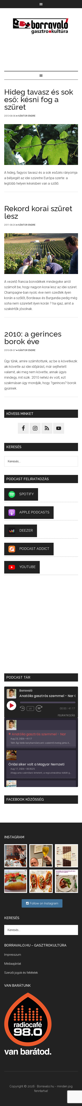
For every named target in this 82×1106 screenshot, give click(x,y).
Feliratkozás (66, 715)
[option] (41, 734)
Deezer (26, 530)
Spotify (26, 494)
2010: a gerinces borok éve (32, 337)
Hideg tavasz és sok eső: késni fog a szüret (38, 99)
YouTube (27, 567)
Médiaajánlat (12, 963)
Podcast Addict (34, 549)
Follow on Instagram (43, 903)
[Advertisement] (41, 53)
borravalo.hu (41, 26)
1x (30, 708)
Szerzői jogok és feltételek (21, 972)
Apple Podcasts (34, 512)
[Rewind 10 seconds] (22, 708)
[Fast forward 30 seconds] (41, 708)
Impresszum (12, 954)
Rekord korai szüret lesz (38, 212)
